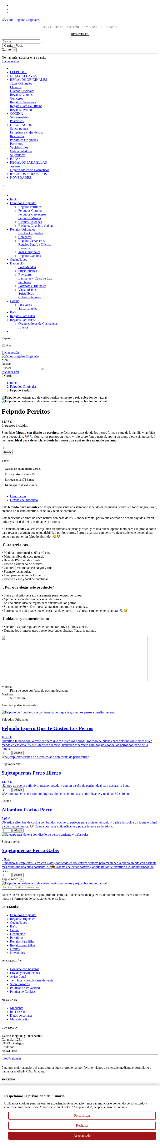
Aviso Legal (18, 976)
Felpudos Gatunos (30, 210)
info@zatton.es (11, 1058)
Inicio (14, 199)
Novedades (17, 952)
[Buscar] (42, 42)
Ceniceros (16, 98)
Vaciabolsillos (19, 147)
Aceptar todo (82, 1135)
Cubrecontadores (21, 151)
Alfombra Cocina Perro (27, 809)
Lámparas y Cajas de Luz (27, 132)
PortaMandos (27, 267)
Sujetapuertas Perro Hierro (31, 773)
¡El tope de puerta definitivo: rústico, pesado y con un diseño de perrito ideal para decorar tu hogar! (66, 785)
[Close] (3, 189)
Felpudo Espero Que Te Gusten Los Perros (47, 728)
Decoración (17, 263)
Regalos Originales (22, 229)
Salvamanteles (19, 117)
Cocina (14, 301)
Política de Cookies (22, 991)
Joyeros (15, 166)
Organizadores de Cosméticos (29, 170)
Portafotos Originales (24, 140)
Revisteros (17, 136)
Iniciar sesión (10, 352)
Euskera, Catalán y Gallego (36, 225)
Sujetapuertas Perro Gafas (30, 850)
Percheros (16, 143)
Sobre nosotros (20, 984)
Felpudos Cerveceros (32, 214)
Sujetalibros (17, 155)
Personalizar (82, 1115)
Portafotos (16, 937)
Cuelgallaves (18, 259)
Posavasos (17, 121)
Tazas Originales (21, 83)
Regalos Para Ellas (22, 320)
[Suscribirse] (42, 888)
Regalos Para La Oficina (26, 106)
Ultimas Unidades (30, 222)
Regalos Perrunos (21, 110)
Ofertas (15, 949)
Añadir (7, 452)
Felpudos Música (29, 218)
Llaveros (15, 87)
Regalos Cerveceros (23, 102)
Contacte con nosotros (24, 969)
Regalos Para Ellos (22, 316)
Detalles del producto (24, 500)
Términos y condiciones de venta (31, 980)
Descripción (18, 496)
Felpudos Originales (23, 203)
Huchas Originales (22, 91)
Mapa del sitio (19, 1019)
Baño (13, 312)
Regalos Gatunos (21, 94)
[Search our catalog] (42, 368)
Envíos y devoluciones (25, 973)
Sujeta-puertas (19, 128)
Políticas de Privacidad (25, 988)
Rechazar (82, 1125)
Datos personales (21, 1015)
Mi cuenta (16, 1008)
